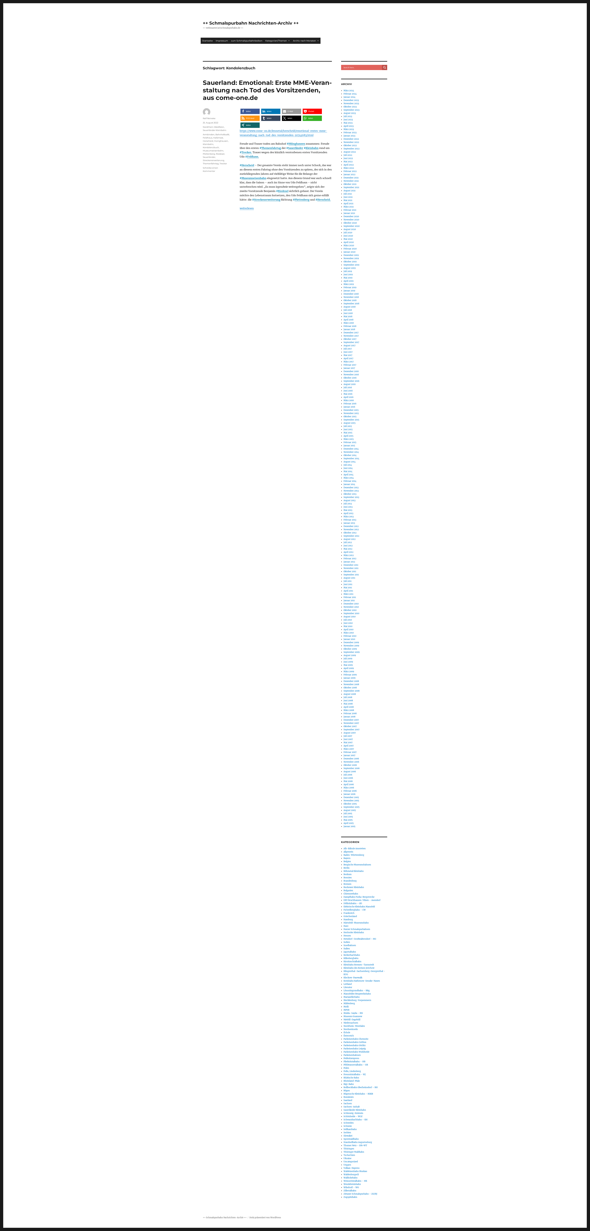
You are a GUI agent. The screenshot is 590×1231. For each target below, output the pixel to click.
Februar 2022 (350, 171)
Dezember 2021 (351, 177)
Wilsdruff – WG (351, 1187)
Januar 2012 (349, 561)
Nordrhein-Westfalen (213, 127)
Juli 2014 (348, 465)
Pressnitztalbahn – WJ (355, 1074)
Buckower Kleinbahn (354, 887)
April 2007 (349, 745)
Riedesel (283, 191)
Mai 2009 (348, 665)
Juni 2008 (348, 700)
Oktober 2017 (350, 339)
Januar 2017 (349, 368)
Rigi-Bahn (349, 1084)
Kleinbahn (312, 148)
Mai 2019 (348, 277)
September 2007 (352, 729)
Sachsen (348, 1103)
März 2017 (349, 361)
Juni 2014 (348, 468)
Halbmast (218, 137)
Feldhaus (207, 137)
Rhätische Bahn (351, 1077)
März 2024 (349, 90)
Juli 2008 (348, 697)
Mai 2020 (348, 239)
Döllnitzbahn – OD (353, 903)
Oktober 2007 (350, 726)
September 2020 (352, 226)
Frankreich (349, 913)
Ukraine (347, 1158)
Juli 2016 (348, 387)
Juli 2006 (348, 774)
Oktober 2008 (350, 687)
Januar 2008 (349, 716)
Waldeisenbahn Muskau (355, 1171)
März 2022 (349, 168)
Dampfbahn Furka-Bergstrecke (359, 897)
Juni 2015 (348, 429)
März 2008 (349, 710)
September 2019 (351, 265)
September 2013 (351, 497)
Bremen (347, 884)
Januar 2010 (349, 639)
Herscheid (248, 165)
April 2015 (348, 436)
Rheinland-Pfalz (352, 1081)
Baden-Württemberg (354, 855)
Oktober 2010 (350, 610)
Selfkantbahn (350, 1129)
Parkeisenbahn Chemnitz (356, 1039)
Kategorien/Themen (276, 40)
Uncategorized (351, 1161)
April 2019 (349, 281)
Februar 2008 (350, 713)
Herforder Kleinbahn (354, 932)
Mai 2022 (348, 161)
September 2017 (351, 342)
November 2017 (351, 336)
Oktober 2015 (350, 416)
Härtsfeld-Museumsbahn (356, 922)
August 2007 (350, 733)
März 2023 (349, 129)
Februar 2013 (350, 520)
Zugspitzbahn (350, 1197)
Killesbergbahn (351, 958)
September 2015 (351, 419)
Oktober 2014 (350, 455)
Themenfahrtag (271, 148)
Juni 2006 (348, 778)
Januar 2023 (349, 135)
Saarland (348, 1100)
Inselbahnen (350, 945)
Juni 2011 (348, 584)
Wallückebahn (351, 1177)
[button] (250, 111)
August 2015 (350, 423)
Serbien (347, 1132)
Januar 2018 (349, 329)
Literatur (348, 987)
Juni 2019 (348, 274)
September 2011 (351, 574)
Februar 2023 (350, 132)
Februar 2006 (350, 791)
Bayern (347, 858)
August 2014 (350, 461)
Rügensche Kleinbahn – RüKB (358, 1094)
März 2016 (349, 400)
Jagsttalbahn (350, 952)
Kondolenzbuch (211, 147)
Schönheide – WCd (353, 1116)
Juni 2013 (348, 507)
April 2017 (348, 358)
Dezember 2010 (351, 603)
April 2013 (348, 513)
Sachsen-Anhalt (352, 1106)
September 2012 (351, 536)
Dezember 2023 (351, 100)
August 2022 (350, 152)
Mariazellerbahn (352, 997)
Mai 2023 (348, 123)
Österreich (349, 1035)
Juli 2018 (348, 310)
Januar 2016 (349, 407)
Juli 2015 (348, 426)
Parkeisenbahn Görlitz (355, 1045)
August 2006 (350, 771)
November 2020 (351, 219)
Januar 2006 (350, 794)
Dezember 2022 (351, 139)
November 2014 (351, 452)
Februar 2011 (350, 597)
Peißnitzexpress (351, 1058)
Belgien (347, 861)
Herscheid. (324, 199)
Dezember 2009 (351, 642)
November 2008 (351, 684)
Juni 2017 (348, 352)
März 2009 (349, 671)
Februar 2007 (350, 752)
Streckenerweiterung (267, 199)
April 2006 (349, 784)
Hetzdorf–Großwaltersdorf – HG (360, 939)
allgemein (348, 851)
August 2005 (350, 810)
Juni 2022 (348, 158)
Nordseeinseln (351, 1029)
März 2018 (349, 323)
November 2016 (351, 374)
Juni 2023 (348, 119)
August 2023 (350, 113)
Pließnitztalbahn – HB (354, 1061)
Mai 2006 (348, 781)
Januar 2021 (349, 213)
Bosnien (348, 877)
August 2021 (350, 190)
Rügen (347, 1090)
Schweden (349, 1123)
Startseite (207, 40)
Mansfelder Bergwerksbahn (357, 993)
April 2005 (349, 823)
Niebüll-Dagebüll (352, 1019)
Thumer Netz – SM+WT (355, 1145)
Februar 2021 (350, 210)
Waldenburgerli (351, 1174)
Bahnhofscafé (222, 134)
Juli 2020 (348, 232)
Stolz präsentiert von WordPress (265, 1217)
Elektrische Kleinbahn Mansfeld (359, 906)
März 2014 (349, 478)
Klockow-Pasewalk (353, 977)
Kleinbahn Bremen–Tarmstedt (359, 964)
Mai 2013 (348, 510)
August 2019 (350, 268)
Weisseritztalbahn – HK (355, 1181)
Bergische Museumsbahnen (357, 864)
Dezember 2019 (351, 255)
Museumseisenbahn (254, 178)
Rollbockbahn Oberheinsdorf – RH (361, 1087)
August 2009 (350, 655)
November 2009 (351, 645)
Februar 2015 (350, 442)
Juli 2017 (348, 348)
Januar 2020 (349, 252)
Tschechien (349, 1155)
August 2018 (350, 307)
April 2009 (349, 668)
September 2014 (351, 458)
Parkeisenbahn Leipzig (355, 1048)
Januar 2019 (349, 290)
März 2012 (349, 555)
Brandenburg (350, 881)
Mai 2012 (348, 549)
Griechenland (350, 916)
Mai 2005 (348, 820)
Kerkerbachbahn (352, 955)
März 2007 (349, 749)
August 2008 (350, 694)
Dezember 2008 (351, 681)
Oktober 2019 (350, 261)
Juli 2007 (348, 736)
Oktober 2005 (350, 804)
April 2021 (348, 203)
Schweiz (348, 1126)
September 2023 (351, 110)
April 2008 (349, 707)
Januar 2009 (350, 678)
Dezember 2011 (351, 565)
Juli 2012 (348, 542)
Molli (346, 1006)
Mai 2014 (348, 471)
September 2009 (352, 652)
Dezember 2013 (351, 487)
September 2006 (352, 768)
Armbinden (208, 134)
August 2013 (349, 500)
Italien (347, 948)
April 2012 (348, 552)
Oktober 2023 (350, 106)
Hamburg (348, 919)
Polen (346, 1068)
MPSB (346, 1010)
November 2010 (351, 607)
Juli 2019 (348, 271)
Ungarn (347, 1165)
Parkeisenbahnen (352, 1055)
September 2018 (351, 303)
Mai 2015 (348, 432)
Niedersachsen (351, 1023)
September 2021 (351, 187)
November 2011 (351, 568)
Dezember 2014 (351, 449)
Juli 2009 (348, 658)
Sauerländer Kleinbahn (214, 130)
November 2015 (351, 413)
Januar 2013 (349, 523)
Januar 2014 (349, 484)
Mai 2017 (348, 355)
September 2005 (352, 807)
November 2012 (351, 529)
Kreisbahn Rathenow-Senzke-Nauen (362, 981)
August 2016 (350, 384)
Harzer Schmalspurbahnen (357, 929)
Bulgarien (348, 890)
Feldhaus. (253, 156)
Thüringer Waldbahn (354, 1152)
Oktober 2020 (350, 223)
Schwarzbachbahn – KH (356, 1119)
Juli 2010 (348, 620)
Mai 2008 (348, 703)
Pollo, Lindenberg (352, 1071)
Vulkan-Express (352, 1168)
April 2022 (349, 165)
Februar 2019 (350, 287)
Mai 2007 (348, 742)
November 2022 (351, 142)
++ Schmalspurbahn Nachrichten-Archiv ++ (251, 23)
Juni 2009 (348, 662)
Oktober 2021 (350, 184)
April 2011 (348, 591)
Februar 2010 (350, 636)
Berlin (347, 868)
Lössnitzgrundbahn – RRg (357, 990)
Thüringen (349, 1148)
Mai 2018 (348, 316)
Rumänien (349, 1097)
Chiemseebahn (351, 893)
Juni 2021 (348, 197)
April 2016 (349, 397)
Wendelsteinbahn (352, 1184)
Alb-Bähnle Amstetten (355, 848)
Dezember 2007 (351, 720)
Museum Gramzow (353, 1016)
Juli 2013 (348, 503)
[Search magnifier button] (384, 67)
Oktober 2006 (350, 765)
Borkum (348, 874)
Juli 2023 (348, 116)
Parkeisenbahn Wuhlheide (356, 1052)
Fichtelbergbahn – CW (355, 910)
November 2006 (351, 762)
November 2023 (351, 103)
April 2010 (348, 629)
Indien (347, 942)
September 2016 (351, 381)
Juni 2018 (348, 313)
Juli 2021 (348, 194)
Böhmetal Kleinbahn (354, 871)
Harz (346, 926)
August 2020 (350, 229)
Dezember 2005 (351, 797)
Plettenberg (302, 199)
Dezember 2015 (351, 410)
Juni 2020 (348, 236)
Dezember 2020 (351, 216)
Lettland (348, 984)
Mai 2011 (348, 587)
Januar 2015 (349, 445)
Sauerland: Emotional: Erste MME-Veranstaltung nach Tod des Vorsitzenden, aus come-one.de (267, 90)
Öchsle (347, 1032)
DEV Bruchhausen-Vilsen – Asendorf (362, 900)
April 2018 (348, 319)
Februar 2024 (350, 94)
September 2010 (351, 613)
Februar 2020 (350, 248)
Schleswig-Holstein (353, 1113)
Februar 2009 (350, 674)
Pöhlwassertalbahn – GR (356, 1064)
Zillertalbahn (350, 1190)
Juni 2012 (348, 545)
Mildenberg (349, 1003)
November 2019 (351, 258)
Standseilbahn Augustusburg (358, 1142)
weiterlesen (247, 208)
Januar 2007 (349, 755)
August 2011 (349, 578)
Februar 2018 (350, 326)
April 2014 (348, 474)
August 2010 (350, 616)
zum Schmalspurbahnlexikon (246, 40)
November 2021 (351, 181)
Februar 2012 (350, 558)
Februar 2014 (350, 481)
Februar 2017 (350, 365)
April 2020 (349, 242)
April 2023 (349, 126)
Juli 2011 (348, 581)
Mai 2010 (348, 626)
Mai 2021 (348, 200)
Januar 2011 (349, 600)
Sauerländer (295, 148)
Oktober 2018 (350, 300)
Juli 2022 (348, 155)
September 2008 (352, 691)
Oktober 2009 (350, 649)
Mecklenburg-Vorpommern (357, 1000)
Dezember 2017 (351, 332)
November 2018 (351, 297)
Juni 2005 (348, 816)
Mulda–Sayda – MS (353, 1013)
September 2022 (352, 148)
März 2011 (348, 594)
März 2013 (349, 516)
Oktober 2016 (350, 378)
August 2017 (350, 345)
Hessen (347, 935)
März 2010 (349, 632)
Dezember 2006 (351, 758)
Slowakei (348, 1135)
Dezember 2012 (351, 526)
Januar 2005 (349, 826)
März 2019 (349, 284)
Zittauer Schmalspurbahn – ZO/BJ (360, 1194)
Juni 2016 (348, 390)
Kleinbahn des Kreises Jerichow (359, 968)
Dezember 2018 (351, 294)
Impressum (222, 40)
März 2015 (349, 439)
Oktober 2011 (350, 571)
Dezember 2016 (351, 371)
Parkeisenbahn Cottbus (355, 1042)
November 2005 (351, 800)
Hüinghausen (297, 143)
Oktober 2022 (350, 145)
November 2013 (351, 490)
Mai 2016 (348, 394)
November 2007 (351, 723)
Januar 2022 (349, 174)
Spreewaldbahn (351, 1139)
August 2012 (350, 539)
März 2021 (349, 206)
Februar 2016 (350, 403)
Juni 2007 (348, 739)
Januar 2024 (349, 97)
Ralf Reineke (209, 118)
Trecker (223, 163)
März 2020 (349, 245)
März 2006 (349, 787)
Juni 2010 (348, 623)
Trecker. (247, 152)
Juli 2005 (348, 813)
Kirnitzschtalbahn (352, 961)
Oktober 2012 (350, 532)
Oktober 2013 (350, 494)
